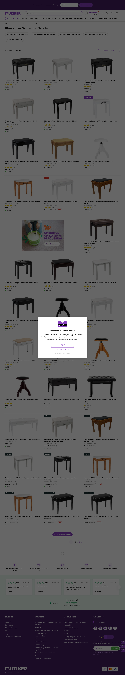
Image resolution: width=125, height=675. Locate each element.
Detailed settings (62, 349)
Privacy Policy (73, 340)
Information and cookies (62, 354)
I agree (62, 345)
